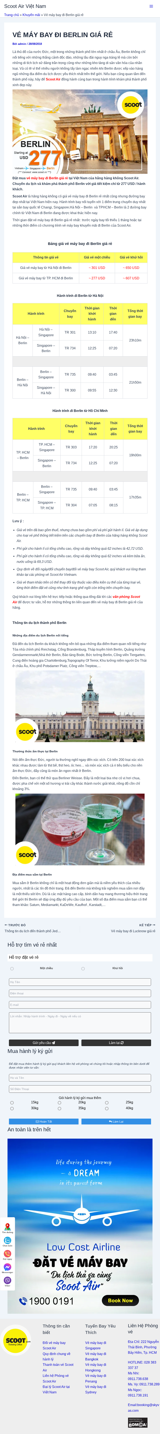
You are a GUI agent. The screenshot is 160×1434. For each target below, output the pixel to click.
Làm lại (115, 1043)
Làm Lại (117, 1121)
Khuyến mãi (31, 15)
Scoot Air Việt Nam (25, 6)
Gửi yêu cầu (42, 1043)
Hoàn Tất (45, 1121)
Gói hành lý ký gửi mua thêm (80, 1098)
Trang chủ (11, 15)
